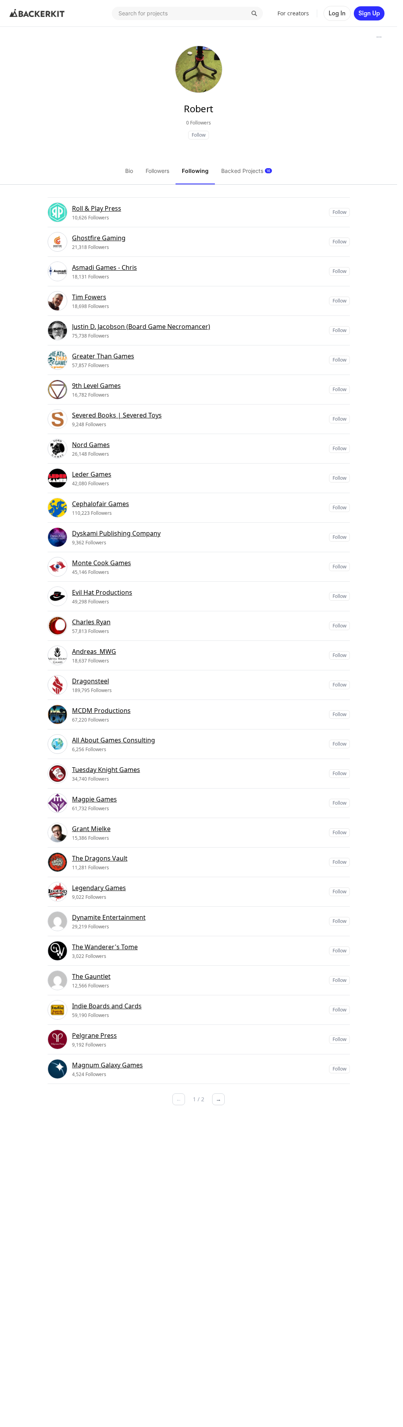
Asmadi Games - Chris (104, 267)
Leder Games (91, 474)
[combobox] (187, 13)
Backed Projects (245, 170)
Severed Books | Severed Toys (117, 415)
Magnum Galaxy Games (107, 1065)
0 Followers (198, 122)
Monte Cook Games (101, 563)
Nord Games (91, 444)
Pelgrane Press (94, 1035)
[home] (37, 13)
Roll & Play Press (96, 208)
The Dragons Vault (100, 858)
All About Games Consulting (113, 740)
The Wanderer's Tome (105, 947)
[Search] (254, 13)
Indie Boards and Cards (107, 1006)
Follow (198, 135)
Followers (157, 170)
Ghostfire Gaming (99, 238)
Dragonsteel (90, 681)
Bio (129, 170)
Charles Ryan (91, 622)
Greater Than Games (103, 356)
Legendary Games (99, 887)
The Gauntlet (91, 976)
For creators (293, 13)
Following (195, 170)
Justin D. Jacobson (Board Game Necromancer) (141, 326)
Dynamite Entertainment (109, 917)
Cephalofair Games (100, 503)
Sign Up (369, 13)
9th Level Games (96, 385)
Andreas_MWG (94, 651)
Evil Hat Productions (102, 592)
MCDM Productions (101, 710)
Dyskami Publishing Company (116, 533)
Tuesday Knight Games (106, 769)
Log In (337, 13)
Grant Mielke (91, 828)
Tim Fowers (89, 297)
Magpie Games (94, 799)
